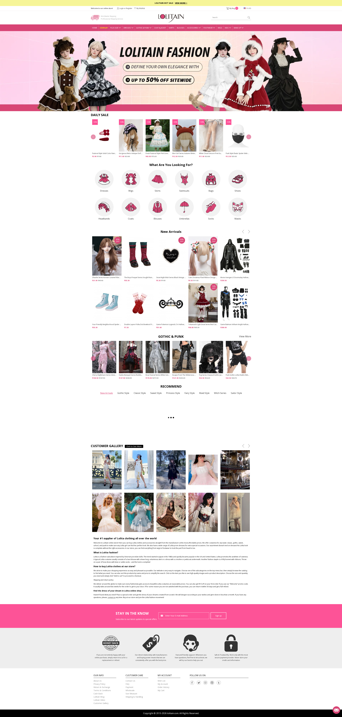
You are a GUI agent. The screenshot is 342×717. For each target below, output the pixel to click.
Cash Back (98, 693)
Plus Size (114, 28)
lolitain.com (172, 713)
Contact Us (130, 681)
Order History (163, 687)
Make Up (237, 28)
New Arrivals (106, 393)
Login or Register (125, 8)
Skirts (171, 28)
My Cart (161, 690)
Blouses (180, 28)
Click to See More (134, 446)
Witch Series (220, 393)
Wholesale (130, 690)
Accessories (192, 28)
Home (94, 28)
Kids (227, 28)
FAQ (127, 684)
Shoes (238, 190)
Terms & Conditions (102, 690)
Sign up (218, 615)
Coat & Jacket (160, 28)
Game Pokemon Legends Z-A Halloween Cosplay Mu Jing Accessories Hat (184, 324)
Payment (129, 687)
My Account (163, 684)
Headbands (104, 218)
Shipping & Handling (134, 697)
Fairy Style (189, 393)
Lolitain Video (99, 700)
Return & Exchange (102, 687)
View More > (181, 3)
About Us (98, 681)
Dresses (127, 28)
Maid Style (204, 393)
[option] (171, 71)
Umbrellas (184, 218)
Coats (131, 218)
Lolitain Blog (99, 697)
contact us (111, 597)
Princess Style (173, 393)
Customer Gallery (101, 703)
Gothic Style (123, 393)
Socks (211, 218)
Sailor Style (236, 393)
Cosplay (104, 28)
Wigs (220, 28)
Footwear (208, 28)
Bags (211, 190)
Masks (237, 218)
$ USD (248, 8)
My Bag (233, 8)
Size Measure (131, 693)
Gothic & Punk (142, 28)
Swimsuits (184, 190)
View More (245, 336)
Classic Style (140, 393)
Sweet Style (156, 393)
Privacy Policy (99, 684)
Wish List (161, 681)
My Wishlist (141, 8)
